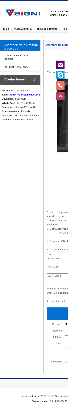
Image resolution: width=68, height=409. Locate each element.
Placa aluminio (23, 28)
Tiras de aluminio (47, 28)
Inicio (5, 28)
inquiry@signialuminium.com (25, 94)
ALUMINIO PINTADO (16, 67)
